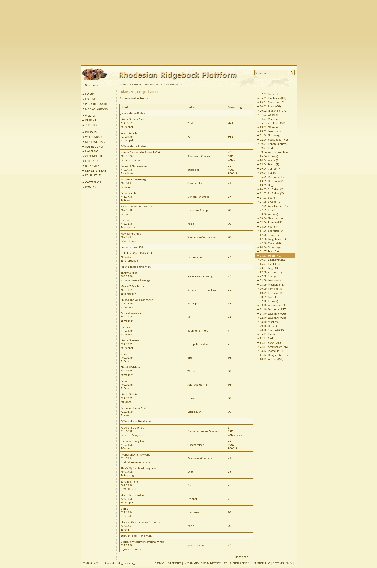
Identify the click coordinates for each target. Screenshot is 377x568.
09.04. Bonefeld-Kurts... (274, 144)
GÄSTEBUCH (93, 182)
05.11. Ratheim (269, 334)
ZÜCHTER (91, 125)
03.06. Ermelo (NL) (271, 222)
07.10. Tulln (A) (269, 301)
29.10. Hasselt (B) (270, 326)
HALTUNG (91, 151)
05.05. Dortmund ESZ (273, 177)
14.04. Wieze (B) (269, 160)
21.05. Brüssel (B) (270, 202)
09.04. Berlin (267, 148)
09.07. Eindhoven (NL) (273, 260)
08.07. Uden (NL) (171, 84)
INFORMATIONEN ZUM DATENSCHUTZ (205, 563)
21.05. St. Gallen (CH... (273, 193)
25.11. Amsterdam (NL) (274, 347)
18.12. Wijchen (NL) (271, 359)
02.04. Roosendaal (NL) (274, 139)
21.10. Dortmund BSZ (273, 309)
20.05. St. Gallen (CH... (273, 189)
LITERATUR (92, 161)
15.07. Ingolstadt (270, 264)
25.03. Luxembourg (271, 131)
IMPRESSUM (174, 563)
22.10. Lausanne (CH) (273, 318)
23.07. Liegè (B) (269, 268)
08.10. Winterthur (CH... (274, 305)
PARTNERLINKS (261, 563)
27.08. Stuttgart (269, 276)
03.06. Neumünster (271, 218)
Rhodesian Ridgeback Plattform (136, 84)
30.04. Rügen (268, 173)
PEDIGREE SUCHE (96, 104)
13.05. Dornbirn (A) (271, 181)
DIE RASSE (91, 132)
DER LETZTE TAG (95, 170)
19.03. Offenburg (270, 127)
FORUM (90, 99)
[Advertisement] (206, 32)
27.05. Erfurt (267, 210)
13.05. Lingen (268, 185)
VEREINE (90, 120)
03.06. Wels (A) (269, 214)
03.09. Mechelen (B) (272, 284)
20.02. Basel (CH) (270, 106)
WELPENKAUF (94, 137)
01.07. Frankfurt (269, 251)
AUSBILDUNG (94, 146)
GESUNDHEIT (93, 156)
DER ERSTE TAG (95, 142)
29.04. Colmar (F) (270, 168)
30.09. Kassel (268, 297)
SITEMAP (160, 563)
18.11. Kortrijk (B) (270, 342)
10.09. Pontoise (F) (271, 293)
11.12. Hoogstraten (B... (274, 355)
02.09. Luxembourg (271, 280)
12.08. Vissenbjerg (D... (274, 272)
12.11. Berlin (267, 338)
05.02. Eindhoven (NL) (273, 98)
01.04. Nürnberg (270, 135)
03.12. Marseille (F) (271, 351)
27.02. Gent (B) (269, 115)
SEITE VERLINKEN (282, 563)
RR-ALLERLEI (93, 175)
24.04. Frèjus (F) (269, 164)
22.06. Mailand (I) (270, 243)
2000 (157, 84)
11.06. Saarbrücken (271, 231)
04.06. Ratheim (269, 226)
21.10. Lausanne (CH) (273, 313)
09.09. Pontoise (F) (271, 289)
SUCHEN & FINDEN (240, 563)
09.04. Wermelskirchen (274, 152)
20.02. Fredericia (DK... (273, 110)
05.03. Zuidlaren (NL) (272, 123)
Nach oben (241, 557)
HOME (89, 94)
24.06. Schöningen (271, 247)
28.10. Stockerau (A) (272, 322)
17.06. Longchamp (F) (273, 239)
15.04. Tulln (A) (269, 156)
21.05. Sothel (268, 197)
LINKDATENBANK (96, 109)
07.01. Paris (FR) (269, 94)
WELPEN (90, 115)
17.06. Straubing (270, 235)
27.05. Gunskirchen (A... (274, 206)
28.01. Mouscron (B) (272, 102)
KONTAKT (91, 187)
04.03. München (269, 119)
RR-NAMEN (92, 166)
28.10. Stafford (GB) (272, 330)
